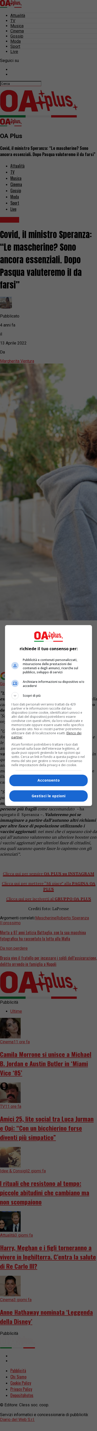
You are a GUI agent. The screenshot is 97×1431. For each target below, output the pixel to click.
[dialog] (48, 715)
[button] (48, 695)
